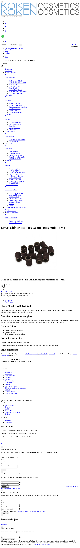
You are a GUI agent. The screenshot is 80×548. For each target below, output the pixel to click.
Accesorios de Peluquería (17, 172)
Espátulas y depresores (16, 93)
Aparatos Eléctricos (15, 195)
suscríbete (4, 524)
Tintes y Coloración (15, 174)
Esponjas (12, 126)
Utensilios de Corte (15, 178)
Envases (7, 209)
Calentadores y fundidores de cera (15, 207)
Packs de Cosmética (15, 223)
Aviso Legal (8, 410)
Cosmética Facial (14, 103)
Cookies (7, 414)
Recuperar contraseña (72, 486)
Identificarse (8, 421)
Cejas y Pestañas (14, 128)
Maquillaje (9, 114)
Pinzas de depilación (15, 90)
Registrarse (8, 422)
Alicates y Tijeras (14, 202)
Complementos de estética (17, 140)
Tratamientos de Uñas (16, 198)
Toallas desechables (15, 155)
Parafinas (12, 205)
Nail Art (11, 204)
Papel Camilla (13, 152)
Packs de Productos (12, 212)
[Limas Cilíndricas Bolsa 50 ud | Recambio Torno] (35, 275)
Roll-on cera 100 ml (15, 81)
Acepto (34, 544)
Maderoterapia (13, 141)
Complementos (10, 131)
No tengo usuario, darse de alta (10, 488)
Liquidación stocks (10, 211)
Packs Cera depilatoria (16, 221)
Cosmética (9, 95)
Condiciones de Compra (12, 412)
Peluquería (9, 160)
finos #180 (52, 354)
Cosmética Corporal (15, 105)
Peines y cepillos (14, 169)
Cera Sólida (13, 84)
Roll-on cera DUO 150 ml (17, 83)
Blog (6, 52)
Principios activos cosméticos (18, 107)
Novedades (8, 71)
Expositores (8, 69)
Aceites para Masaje (15, 112)
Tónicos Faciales (14, 110)
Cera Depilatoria (11, 72)
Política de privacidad (44, 544)
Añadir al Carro (7, 291)
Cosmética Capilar (15, 179)
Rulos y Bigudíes (14, 171)
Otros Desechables (15, 159)
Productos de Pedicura (16, 200)
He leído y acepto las (24, 511)
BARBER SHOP (14, 183)
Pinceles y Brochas (15, 124)
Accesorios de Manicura (16, 193)
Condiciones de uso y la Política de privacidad (30, 511)
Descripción (8, 300)
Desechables (9, 143)
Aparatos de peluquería (16, 181)
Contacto (7, 53)
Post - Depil (13, 88)
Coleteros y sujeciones (16, 176)
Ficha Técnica (9, 302)
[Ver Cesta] (5, 32)
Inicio (6, 57)
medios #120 (43, 354)
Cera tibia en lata (14, 86)
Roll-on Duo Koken (11, 50)
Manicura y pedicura (12, 185)
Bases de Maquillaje (15, 122)
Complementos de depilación (18, 91)
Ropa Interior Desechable (17, 157)
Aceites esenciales (14, 109)
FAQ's (7, 409)
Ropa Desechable (14, 153)
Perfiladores (13, 129)
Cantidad (3, 288)
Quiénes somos (9, 405)
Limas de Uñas (14, 197)
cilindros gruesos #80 (31, 354)
